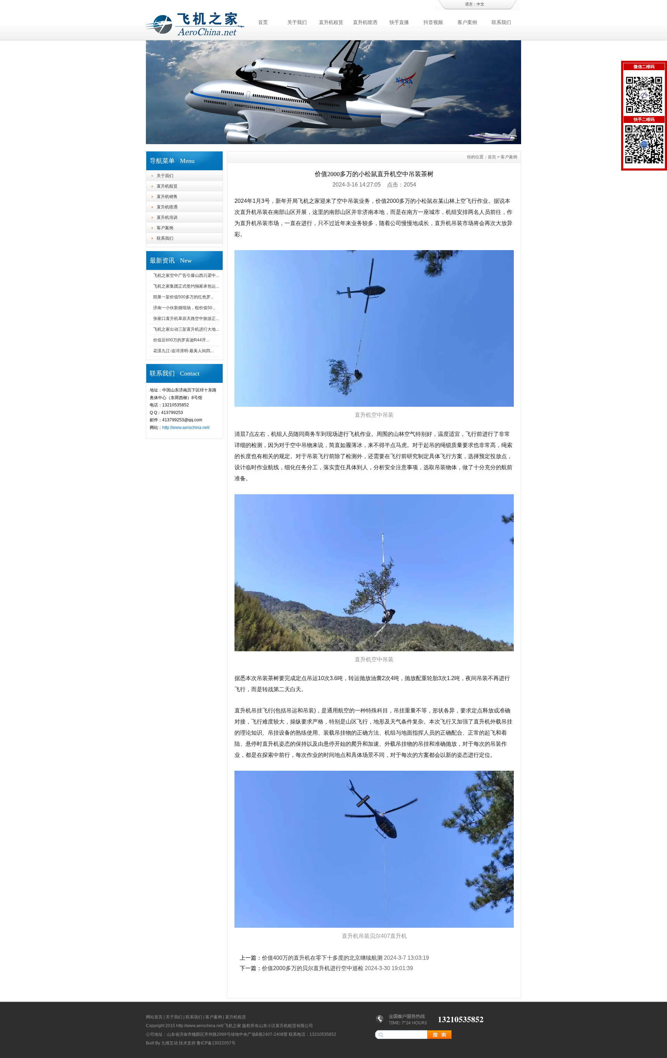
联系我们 (501, 22)
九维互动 (169, 1043)
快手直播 (399, 22)
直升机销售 (167, 196)
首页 (263, 22)
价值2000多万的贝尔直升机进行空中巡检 (312, 968)
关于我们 (297, 22)
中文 (480, 4)
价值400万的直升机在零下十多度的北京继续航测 (322, 958)
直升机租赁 (331, 22)
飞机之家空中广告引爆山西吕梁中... (186, 275)
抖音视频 (433, 22)
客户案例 (467, 22)
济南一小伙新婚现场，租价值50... (184, 307)
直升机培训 (167, 217)
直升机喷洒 (365, 22)
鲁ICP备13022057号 (216, 1043)
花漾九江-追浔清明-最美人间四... (183, 350)
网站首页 (154, 1017)
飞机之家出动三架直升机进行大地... (186, 329)
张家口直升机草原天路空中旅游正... (186, 318)
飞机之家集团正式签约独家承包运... (186, 286)
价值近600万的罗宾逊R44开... (181, 340)
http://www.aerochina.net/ (185, 427)
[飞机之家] (333, 142)
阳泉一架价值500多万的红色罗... (183, 297)
